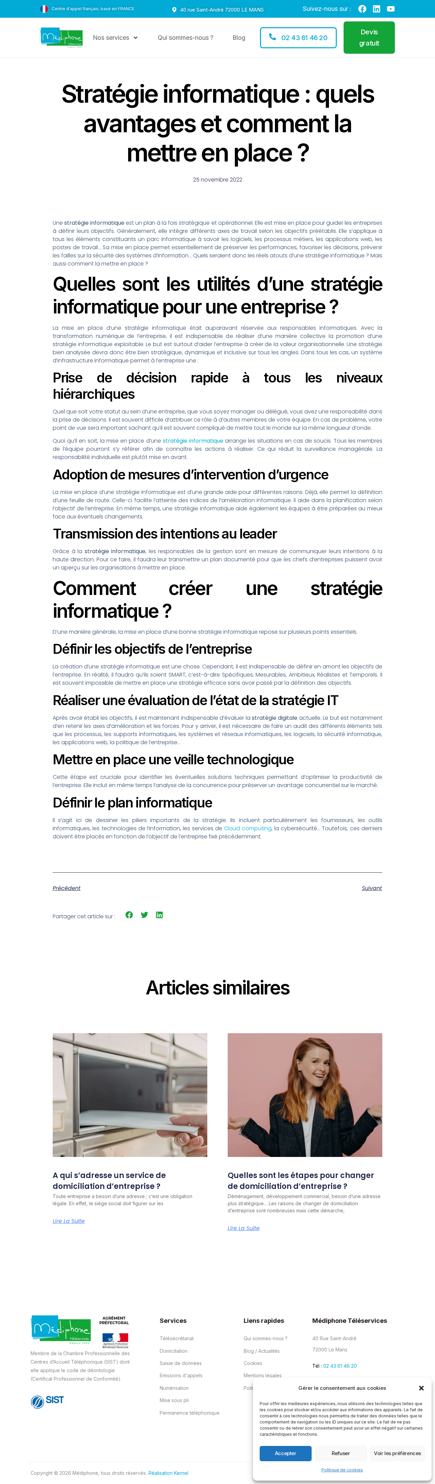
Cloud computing (247, 828)
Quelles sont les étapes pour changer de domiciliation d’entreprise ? (301, 1181)
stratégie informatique (193, 441)
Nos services (111, 37)
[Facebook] (362, 9)
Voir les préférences (397, 1453)
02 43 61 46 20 (340, 1366)
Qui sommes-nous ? (185, 37)
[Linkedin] (376, 9)
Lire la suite (69, 1221)
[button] (421, 1388)
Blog (238, 37)
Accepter (285, 1453)
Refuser (341, 1453)
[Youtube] (391, 9)
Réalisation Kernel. (169, 1473)
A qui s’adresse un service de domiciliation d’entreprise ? (109, 1181)
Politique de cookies (342, 1469)
